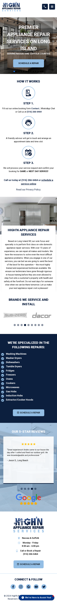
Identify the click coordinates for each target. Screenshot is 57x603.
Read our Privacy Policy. (28, 189)
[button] (14, 71)
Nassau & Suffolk (30, 538)
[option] (15, 315)
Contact (35, 108)
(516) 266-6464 (34, 112)
